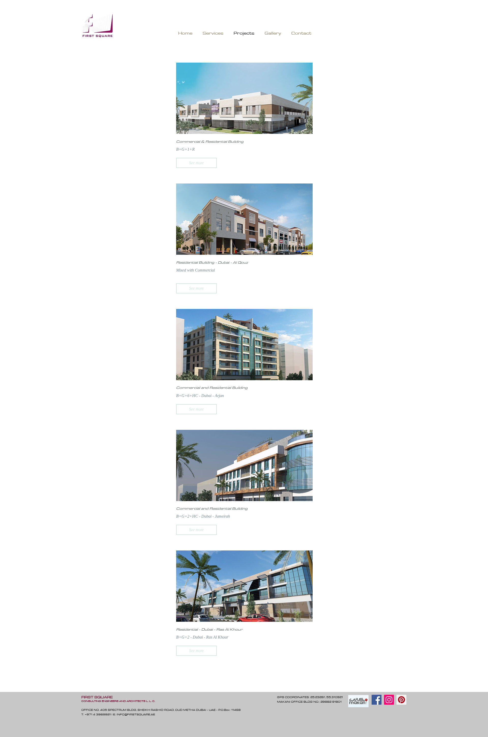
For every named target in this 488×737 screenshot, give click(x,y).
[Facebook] (377, 700)
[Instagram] (389, 700)
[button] (196, 163)
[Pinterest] (401, 700)
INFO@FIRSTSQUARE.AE (136, 714)
